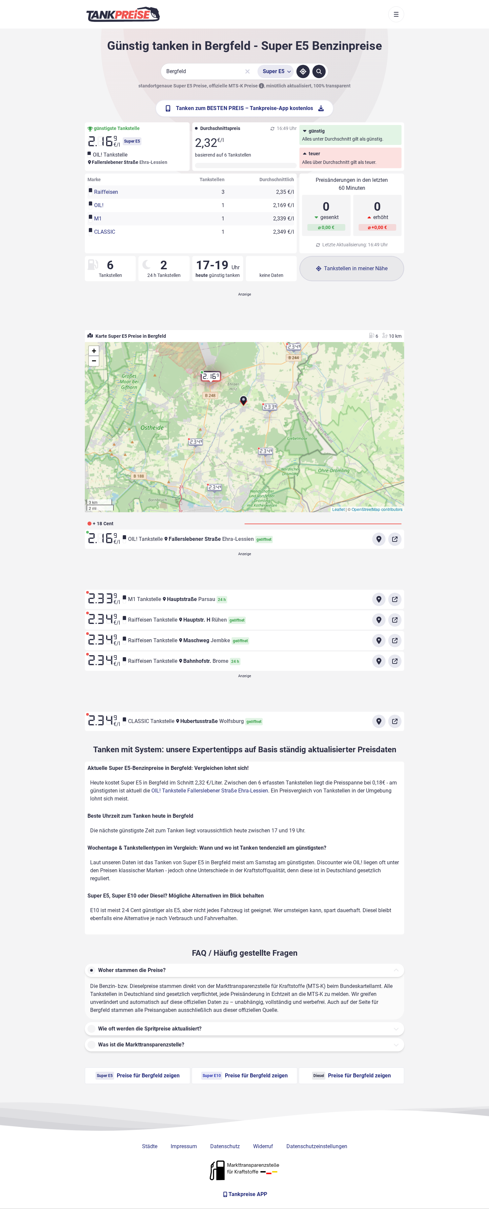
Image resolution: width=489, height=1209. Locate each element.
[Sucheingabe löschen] (247, 71)
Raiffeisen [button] (106, 192)
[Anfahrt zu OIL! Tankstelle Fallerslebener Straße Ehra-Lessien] (379, 539)
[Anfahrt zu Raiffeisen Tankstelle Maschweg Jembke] (379, 640)
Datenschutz (225, 1146)
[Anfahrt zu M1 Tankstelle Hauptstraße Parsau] (379, 599)
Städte (149, 1146)
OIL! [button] (98, 205)
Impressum (184, 1146)
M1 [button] (98, 218)
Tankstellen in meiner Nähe (356, 268)
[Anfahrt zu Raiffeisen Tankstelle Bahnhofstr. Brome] (379, 661)
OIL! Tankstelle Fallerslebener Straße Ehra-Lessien (209, 790)
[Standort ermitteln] (303, 71)
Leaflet (338, 509)
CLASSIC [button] (104, 232)
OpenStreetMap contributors (377, 509)
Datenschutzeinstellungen (316, 1146)
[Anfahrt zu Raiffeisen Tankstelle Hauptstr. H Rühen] (379, 620)
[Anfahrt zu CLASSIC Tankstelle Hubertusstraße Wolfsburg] (379, 721)
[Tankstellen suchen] (319, 71)
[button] (243, 403)
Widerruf (263, 1146)
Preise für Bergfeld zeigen (138, 1075)
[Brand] (123, 14)
